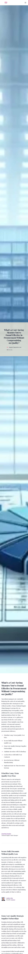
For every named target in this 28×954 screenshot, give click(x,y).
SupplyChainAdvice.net (15, 347)
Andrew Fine (9, 898)
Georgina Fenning (6, 833)
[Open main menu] (25, 3)
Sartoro (13, 900)
